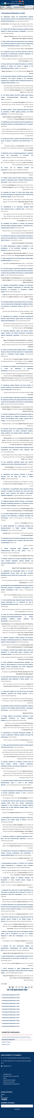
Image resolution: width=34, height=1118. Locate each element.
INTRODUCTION (7, 1074)
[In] (28, 987)
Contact (16, 1)
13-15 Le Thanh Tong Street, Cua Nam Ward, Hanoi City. (16, 1058)
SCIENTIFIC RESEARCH (9, 1082)
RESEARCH (9, 7)
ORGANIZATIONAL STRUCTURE (11, 1076)
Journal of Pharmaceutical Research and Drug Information (16, 1037)
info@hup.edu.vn (7, 1066)
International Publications (19, 7)
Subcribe (17, 1109)
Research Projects (6, 1042)
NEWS (4, 1078)
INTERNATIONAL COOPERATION (11, 1084)
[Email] (31, 987)
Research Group (6, 1044)
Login (12, 1)
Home (3, 7)
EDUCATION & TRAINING (9, 1080)
